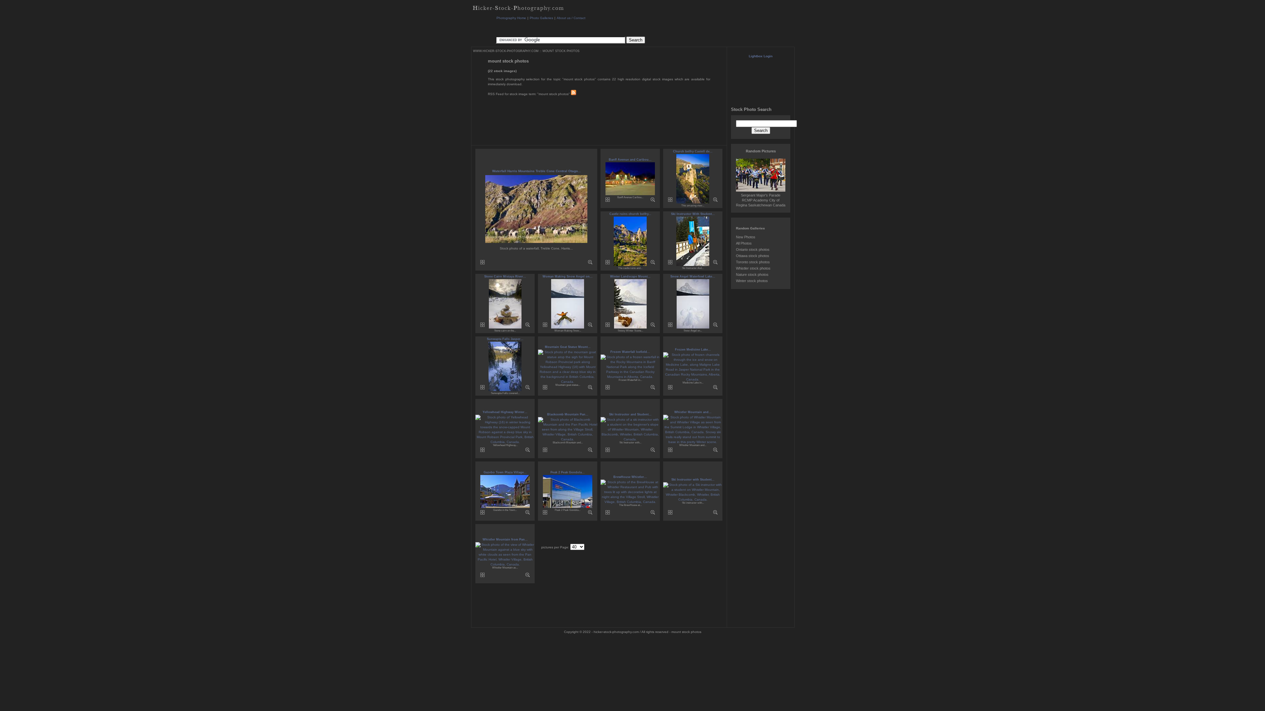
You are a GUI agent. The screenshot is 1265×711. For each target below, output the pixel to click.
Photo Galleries (541, 18)
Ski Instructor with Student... (693, 479)
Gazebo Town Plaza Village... (505, 472)
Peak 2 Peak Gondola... (567, 472)
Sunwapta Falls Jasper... (505, 339)
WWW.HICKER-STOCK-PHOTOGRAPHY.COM (506, 51)
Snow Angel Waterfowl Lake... (692, 276)
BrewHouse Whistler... (630, 477)
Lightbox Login (761, 56)
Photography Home (511, 18)
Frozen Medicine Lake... (693, 349)
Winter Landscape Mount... (630, 276)
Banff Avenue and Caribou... (630, 159)
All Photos (744, 243)
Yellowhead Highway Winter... (505, 412)
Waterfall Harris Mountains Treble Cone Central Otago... (536, 171)
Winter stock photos (752, 281)
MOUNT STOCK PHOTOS (561, 51)
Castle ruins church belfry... (630, 214)
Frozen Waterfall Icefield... (630, 352)
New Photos (745, 237)
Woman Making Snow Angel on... (568, 276)
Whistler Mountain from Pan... (505, 539)
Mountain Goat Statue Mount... (568, 347)
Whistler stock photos (753, 268)
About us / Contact (571, 18)
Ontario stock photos (753, 249)
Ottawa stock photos (752, 256)
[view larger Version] (590, 263)
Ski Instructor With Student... (693, 214)
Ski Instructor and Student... (630, 414)
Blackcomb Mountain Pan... (567, 414)
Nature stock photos (752, 274)
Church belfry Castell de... (693, 151)
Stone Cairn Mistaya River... (505, 276)
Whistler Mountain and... (693, 412)
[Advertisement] (616, 27)
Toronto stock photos (753, 262)
